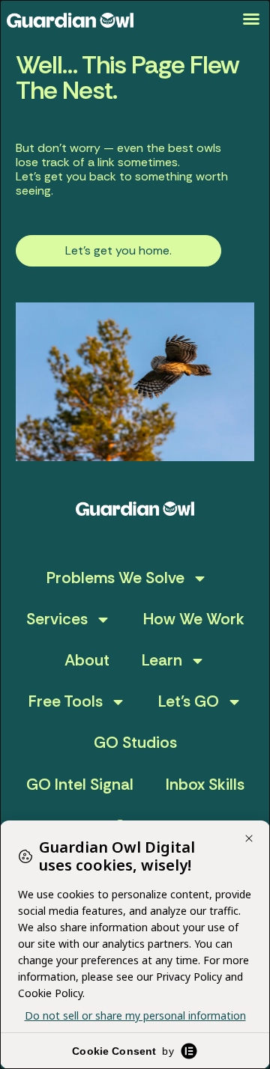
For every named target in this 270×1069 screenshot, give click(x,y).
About (87, 660)
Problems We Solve (115, 577)
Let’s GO (188, 701)
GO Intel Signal (80, 784)
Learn (162, 660)
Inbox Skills (205, 784)
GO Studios (135, 742)
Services (57, 619)
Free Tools (65, 701)
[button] (251, 18)
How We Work (193, 619)
